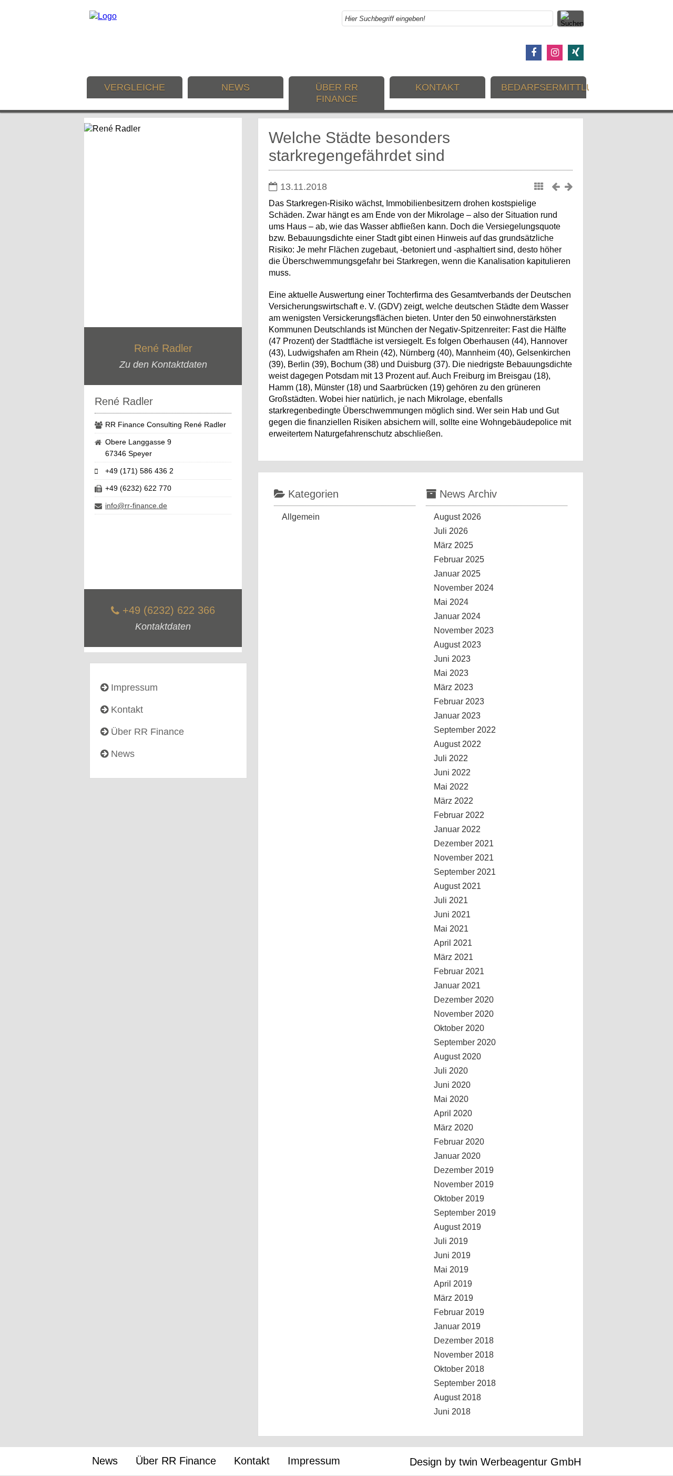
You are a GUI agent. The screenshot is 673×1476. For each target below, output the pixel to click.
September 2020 (465, 1042)
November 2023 (464, 630)
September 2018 (465, 1383)
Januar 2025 (457, 573)
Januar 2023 (457, 715)
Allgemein (301, 516)
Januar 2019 (457, 1326)
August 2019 (457, 1226)
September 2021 (465, 871)
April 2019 (453, 1283)
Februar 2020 (459, 1141)
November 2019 (464, 1184)
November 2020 (464, 1013)
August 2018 (457, 1397)
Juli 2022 (451, 758)
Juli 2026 (451, 531)
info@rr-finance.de (136, 505)
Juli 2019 (451, 1241)
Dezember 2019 (464, 1170)
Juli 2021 (451, 900)
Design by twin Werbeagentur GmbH (495, 1462)
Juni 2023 (452, 658)
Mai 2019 (451, 1269)
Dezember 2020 (464, 999)
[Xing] (576, 52)
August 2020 (457, 1056)
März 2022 (453, 800)
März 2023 (453, 687)
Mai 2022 (451, 786)
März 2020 (453, 1127)
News (235, 87)
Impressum (134, 687)
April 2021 (453, 942)
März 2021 (453, 957)
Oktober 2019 (459, 1198)
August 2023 (457, 644)
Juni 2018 (452, 1411)
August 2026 (457, 516)
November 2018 (464, 1354)
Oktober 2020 (459, 1028)
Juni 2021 (452, 914)
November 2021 (464, 857)
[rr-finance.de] (103, 16)
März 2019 (453, 1297)
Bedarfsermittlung (543, 87)
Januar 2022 (457, 829)
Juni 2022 (452, 772)
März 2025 (453, 545)
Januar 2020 (457, 1155)
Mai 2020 (451, 1099)
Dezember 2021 (464, 843)
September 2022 (465, 729)
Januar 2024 (457, 616)
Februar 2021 (459, 971)
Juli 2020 (451, 1070)
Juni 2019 (452, 1255)
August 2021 (457, 886)
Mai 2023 (451, 673)
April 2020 (453, 1113)
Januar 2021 (457, 985)
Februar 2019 (459, 1312)
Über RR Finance (336, 93)
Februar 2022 (459, 815)
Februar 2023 (459, 701)
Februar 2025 (459, 559)
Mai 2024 (451, 602)
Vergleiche (134, 87)
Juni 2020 (452, 1084)
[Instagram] (555, 52)
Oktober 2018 (459, 1368)
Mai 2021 (451, 928)
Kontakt (437, 87)
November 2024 (464, 587)
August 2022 (457, 744)
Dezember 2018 (464, 1340)
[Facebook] (534, 52)
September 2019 (465, 1212)
